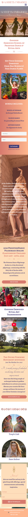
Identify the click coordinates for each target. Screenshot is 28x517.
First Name (4, 491)
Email (3, 496)
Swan (10, 459)
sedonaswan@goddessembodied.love (14, 510)
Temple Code (14, 434)
